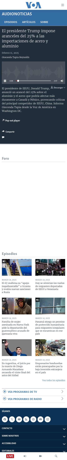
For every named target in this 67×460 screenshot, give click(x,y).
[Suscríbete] (40, 419)
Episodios (10, 22)
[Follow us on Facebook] (5, 419)
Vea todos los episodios (53, 380)
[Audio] (25, 456)
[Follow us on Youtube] (19, 419)
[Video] (40, 456)
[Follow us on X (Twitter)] (12, 419)
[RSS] (26, 419)
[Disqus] (33, 201)
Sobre (44, 22)
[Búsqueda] (56, 456)
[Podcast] (33, 419)
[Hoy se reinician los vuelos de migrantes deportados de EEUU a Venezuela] (50, 267)
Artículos (28, 22)
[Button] (8, 132)
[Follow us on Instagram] (47, 419)
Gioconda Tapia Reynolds (15, 57)
